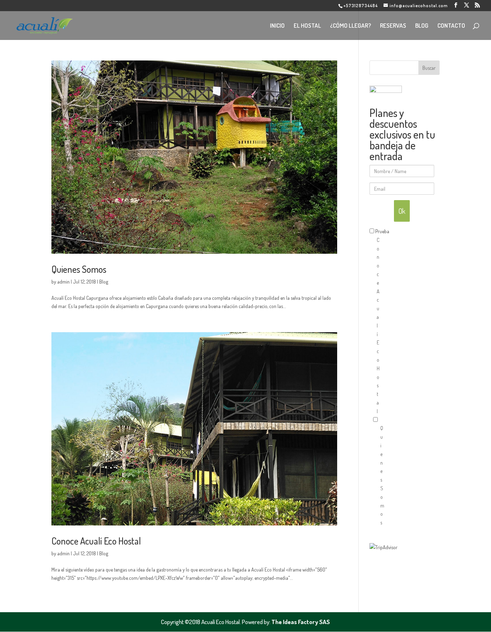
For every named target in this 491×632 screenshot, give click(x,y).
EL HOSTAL (307, 26)
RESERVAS (393, 26)
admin (63, 282)
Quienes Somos (78, 269)
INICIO (277, 26)
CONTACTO (451, 26)
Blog (103, 282)
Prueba (382, 231)
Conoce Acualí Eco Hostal (96, 541)
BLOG (421, 26)
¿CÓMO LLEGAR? (350, 26)
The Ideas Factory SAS (300, 622)
